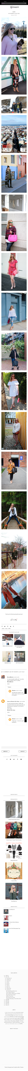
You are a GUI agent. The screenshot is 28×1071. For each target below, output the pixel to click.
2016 (6, 999)
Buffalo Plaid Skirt (9, 996)
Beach (22, 1013)
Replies (9, 687)
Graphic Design (18, 1016)
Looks (14, 11)
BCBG (13, 1013)
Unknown (13, 690)
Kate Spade (15, 1018)
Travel (13, 1022)
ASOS (15, 1012)
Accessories (18, 1012)
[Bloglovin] (21, 759)
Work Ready (17, 1022)
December (8, 978)
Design (8, 1016)
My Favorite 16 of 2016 (10, 997)
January (8, 989)
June (7, 983)
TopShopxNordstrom (8, 1022)
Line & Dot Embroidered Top (14, 928)
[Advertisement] (14, 777)
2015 (6, 1001)
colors (16, 1023)
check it (10, 915)
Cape (15, 1015)
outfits (9, 628)
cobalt (8, 1023)
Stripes (14, 1020)
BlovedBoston (10, 681)
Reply (8, 712)
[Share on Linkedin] (10, 626)
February (8, 988)
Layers (18, 1018)
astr (20, 1022)
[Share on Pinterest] (7, 626)
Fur (14, 1016)
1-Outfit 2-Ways (7, 1012)
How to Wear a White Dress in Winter (13, 993)
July (7, 982)
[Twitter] (14, 759)
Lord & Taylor (6, 1019)
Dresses (11, 1016)
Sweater (18, 1020)
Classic (17, 1015)
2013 (6, 1003)
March (7, 987)
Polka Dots (17, 1019)
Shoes (9, 1020)
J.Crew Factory (9, 1018)
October (8, 979)
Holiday (22, 1016)
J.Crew (5, 1018)
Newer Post (5, 751)
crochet (18, 1023)
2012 (6, 1005)
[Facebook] (6, 759)
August (7, 980)
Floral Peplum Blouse (10, 992)
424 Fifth (11, 1012)
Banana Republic (17, 1013)
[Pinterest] (17, 759)
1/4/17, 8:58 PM (22, 701)
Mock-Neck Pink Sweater (10, 994)
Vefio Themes (20, 1067)
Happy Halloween (14, 860)
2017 (6, 976)
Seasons (6, 1020)
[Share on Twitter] (5, 626)
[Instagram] (10, 759)
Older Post (22, 751)
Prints (20, 1019)
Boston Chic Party (11, 710)
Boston (9, 1015)
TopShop (21, 1020)
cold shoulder (11, 1023)
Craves (5, 1016)
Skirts (12, 1020)
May (7, 984)
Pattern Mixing (12, 1019)
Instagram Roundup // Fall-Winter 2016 (13, 998)
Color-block (21, 1015)
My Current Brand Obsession (11, 991)
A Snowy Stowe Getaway (14, 922)
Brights (12, 1015)
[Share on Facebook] (2, 626)
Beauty (6, 1015)
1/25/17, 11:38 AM (19, 690)
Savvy (23, 1019)
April (7, 985)
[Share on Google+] (13, 626)
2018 (6, 975)
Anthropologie (9, 1013)
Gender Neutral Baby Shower (14, 819)
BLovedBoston (10, 677)
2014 (6, 1002)
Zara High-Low (14, 901)
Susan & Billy (14, 880)
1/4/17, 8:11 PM (16, 677)
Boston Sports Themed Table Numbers (14, 840)
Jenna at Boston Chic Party (13, 701)
